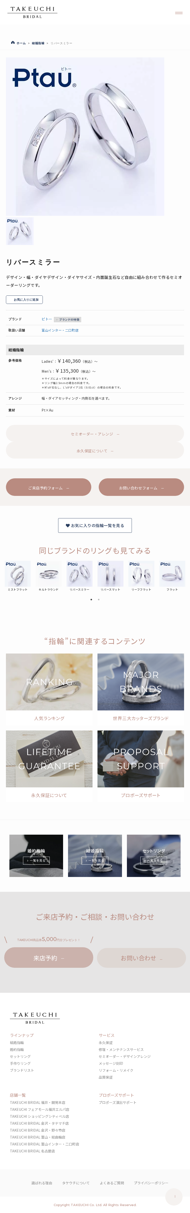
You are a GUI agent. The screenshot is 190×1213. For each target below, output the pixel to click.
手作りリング (20, 1063)
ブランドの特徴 (69, 319)
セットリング (20, 1056)
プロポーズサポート (116, 1095)
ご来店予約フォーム (45, 488)
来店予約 (45, 957)
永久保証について (92, 450)
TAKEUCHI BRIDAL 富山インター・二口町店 (44, 1143)
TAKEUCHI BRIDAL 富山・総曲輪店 (37, 1137)
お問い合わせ (138, 957)
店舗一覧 (18, 1095)
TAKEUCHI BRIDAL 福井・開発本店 (37, 1102)
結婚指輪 (17, 1042)
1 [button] (91, 599)
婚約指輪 (17, 1049)
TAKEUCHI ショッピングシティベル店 (39, 1116)
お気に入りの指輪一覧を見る (97, 525)
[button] (179, 12)
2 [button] (98, 599)
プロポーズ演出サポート (118, 1102)
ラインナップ (22, 1035)
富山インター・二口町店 (60, 330)
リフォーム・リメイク (116, 1070)
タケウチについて (76, 1182)
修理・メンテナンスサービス (121, 1049)
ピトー (47, 318)
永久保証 (106, 1042)
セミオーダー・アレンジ (92, 434)
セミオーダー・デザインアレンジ (125, 1056)
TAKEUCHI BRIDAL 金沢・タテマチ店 (39, 1123)
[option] (92, 136)
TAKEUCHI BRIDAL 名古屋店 (32, 1150)
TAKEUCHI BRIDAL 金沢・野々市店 (37, 1130)
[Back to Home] (32, 12)
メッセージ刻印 (111, 1063)
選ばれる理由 (41, 1182)
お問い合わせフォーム (138, 488)
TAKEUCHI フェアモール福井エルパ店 (39, 1109)
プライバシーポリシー (151, 1182)
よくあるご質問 (112, 1182)
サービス (107, 1035)
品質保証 (106, 1077)
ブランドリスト (22, 1070)
